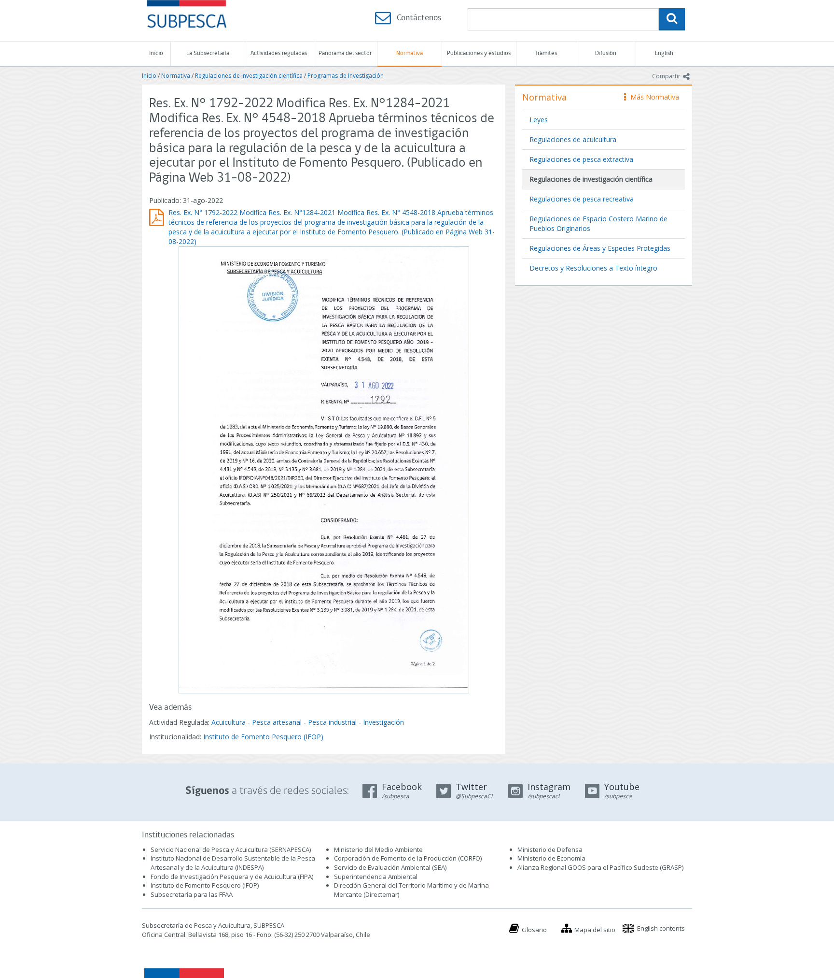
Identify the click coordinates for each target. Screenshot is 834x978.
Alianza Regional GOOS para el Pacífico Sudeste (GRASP (599, 867)
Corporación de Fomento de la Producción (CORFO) (408, 858)
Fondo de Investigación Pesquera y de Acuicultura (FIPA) (232, 876)
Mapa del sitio (594, 929)
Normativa (409, 53)
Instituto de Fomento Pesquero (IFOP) (263, 736)
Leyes (538, 119)
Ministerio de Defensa (550, 849)
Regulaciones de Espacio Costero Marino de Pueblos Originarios (598, 223)
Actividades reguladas (278, 53)
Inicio (156, 53)
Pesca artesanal (278, 722)
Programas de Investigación (345, 76)
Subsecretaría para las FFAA (192, 894)
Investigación (383, 722)
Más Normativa (652, 96)
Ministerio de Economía (551, 858)
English (664, 53)
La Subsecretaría (207, 53)
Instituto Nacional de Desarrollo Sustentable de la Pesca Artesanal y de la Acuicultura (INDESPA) (233, 863)
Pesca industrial (332, 722)
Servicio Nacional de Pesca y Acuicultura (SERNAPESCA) (231, 849)
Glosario (534, 929)
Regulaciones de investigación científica (249, 76)
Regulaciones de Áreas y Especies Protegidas (599, 248)
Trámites (546, 53)
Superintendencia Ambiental (375, 876)
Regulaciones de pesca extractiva (581, 159)
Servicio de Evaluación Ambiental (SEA (389, 867)
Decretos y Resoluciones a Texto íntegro (593, 268)
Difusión (605, 53)
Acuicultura (228, 722)
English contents (661, 928)
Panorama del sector (345, 53)
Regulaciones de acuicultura (572, 139)
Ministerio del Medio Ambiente (378, 849)
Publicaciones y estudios (479, 53)
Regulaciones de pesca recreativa (581, 198)
